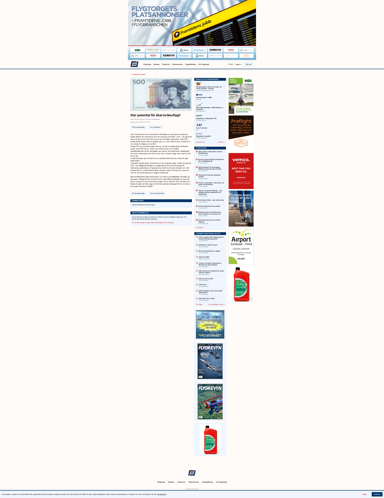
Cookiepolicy (161, 494)
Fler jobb (220, 142)
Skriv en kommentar (156, 193)
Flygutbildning (190, 64)
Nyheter (157, 64)
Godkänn (377, 494)
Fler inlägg (199, 304)
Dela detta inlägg (139, 127)
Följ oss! (249, 64)
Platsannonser (177, 64)
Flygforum (166, 64)
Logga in (238, 64)
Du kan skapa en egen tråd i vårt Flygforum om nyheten (154, 222)
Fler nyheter (199, 227)
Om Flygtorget (203, 64)
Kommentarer (157, 127)
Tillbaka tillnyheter (139, 74)
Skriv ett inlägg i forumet (216, 304)
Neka (365, 494)
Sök (231, 64)
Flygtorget (147, 64)
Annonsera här (200, 142)
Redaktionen (156, 119)
